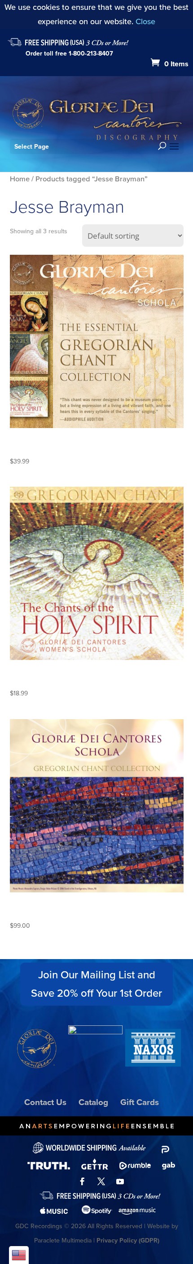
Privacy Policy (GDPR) (127, 1240)
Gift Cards (139, 1102)
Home (20, 178)
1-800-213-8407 (91, 53)
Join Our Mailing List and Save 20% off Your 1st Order (96, 984)
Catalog (93, 1102)
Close (145, 21)
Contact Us (45, 1102)
